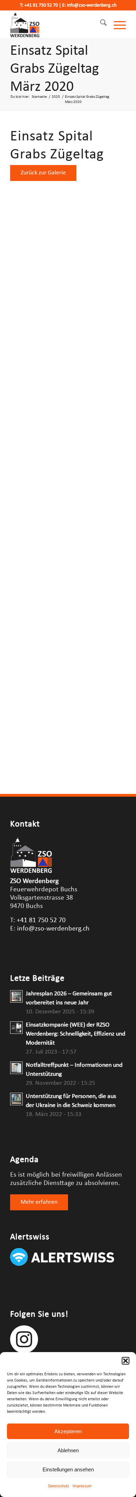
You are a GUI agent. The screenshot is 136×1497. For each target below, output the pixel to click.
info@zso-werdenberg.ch (91, 5)
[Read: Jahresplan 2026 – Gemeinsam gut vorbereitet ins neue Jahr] (16, 996)
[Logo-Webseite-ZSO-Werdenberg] (56, 24)
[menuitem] (100, 24)
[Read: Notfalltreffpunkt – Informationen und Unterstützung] (16, 1068)
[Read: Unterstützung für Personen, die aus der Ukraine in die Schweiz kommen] (16, 1099)
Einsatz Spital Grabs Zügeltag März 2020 (54, 69)
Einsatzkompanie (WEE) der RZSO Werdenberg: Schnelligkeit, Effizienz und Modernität (75, 1034)
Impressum (82, 1486)
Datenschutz (58, 1486)
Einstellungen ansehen (68, 1469)
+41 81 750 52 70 (41, 5)
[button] (125, 1360)
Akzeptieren (68, 1431)
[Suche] (100, 24)
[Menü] (116, 24)
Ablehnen (68, 1450)
